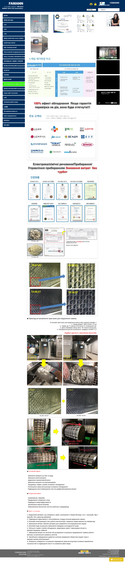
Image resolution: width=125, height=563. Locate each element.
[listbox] (91, 10)
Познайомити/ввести (10, 111)
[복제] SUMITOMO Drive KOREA (13, 38)
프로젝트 (6, 75)
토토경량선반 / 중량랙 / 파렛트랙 (13, 61)
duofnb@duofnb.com (115, 554)
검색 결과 (6, 125)
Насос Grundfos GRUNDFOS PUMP (14, 56)
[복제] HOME (8, 79)
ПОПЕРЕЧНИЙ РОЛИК (11, 102)
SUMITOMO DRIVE (9, 43)
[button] (95, 3)
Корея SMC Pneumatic (11, 93)
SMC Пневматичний (10, 47)
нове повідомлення (10, 116)
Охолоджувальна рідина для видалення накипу (14, 84)
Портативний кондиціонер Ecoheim (14, 52)
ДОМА (6, 15)
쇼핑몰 (6, 106)
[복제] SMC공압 (8, 20)
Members (6, 120)
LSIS (5, 34)
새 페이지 (6, 70)
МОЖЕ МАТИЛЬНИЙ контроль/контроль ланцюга (14, 65)
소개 (5, 24)
